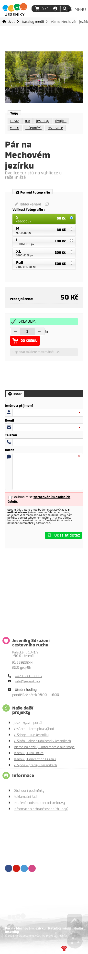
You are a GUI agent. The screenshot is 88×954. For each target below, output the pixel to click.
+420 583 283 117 (28, 676)
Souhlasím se (22, 497)
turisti (14, 128)
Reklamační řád (25, 797)
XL (18, 251)
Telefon (11, 435)
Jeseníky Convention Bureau (35, 759)
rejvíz (14, 121)
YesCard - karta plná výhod (34, 729)
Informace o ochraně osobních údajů (41, 809)
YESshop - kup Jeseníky (31, 735)
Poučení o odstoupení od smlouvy (39, 803)
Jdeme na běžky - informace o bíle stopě (44, 747)
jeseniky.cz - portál (28, 723)
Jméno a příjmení (19, 406)
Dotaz (9, 450)
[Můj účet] (55, 8)
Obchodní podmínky (29, 791)
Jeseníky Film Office (29, 753)
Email (9, 421)
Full (19, 262)
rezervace (55, 128)
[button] (64, 8)
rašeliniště (33, 128)
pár (27, 121)
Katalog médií (33, 21)
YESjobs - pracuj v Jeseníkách (35, 765)
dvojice (60, 121)
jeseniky (42, 121)
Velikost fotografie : (28, 210)
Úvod (14, 9)
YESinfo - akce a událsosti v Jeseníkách (42, 741)
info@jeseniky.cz (27, 681)
